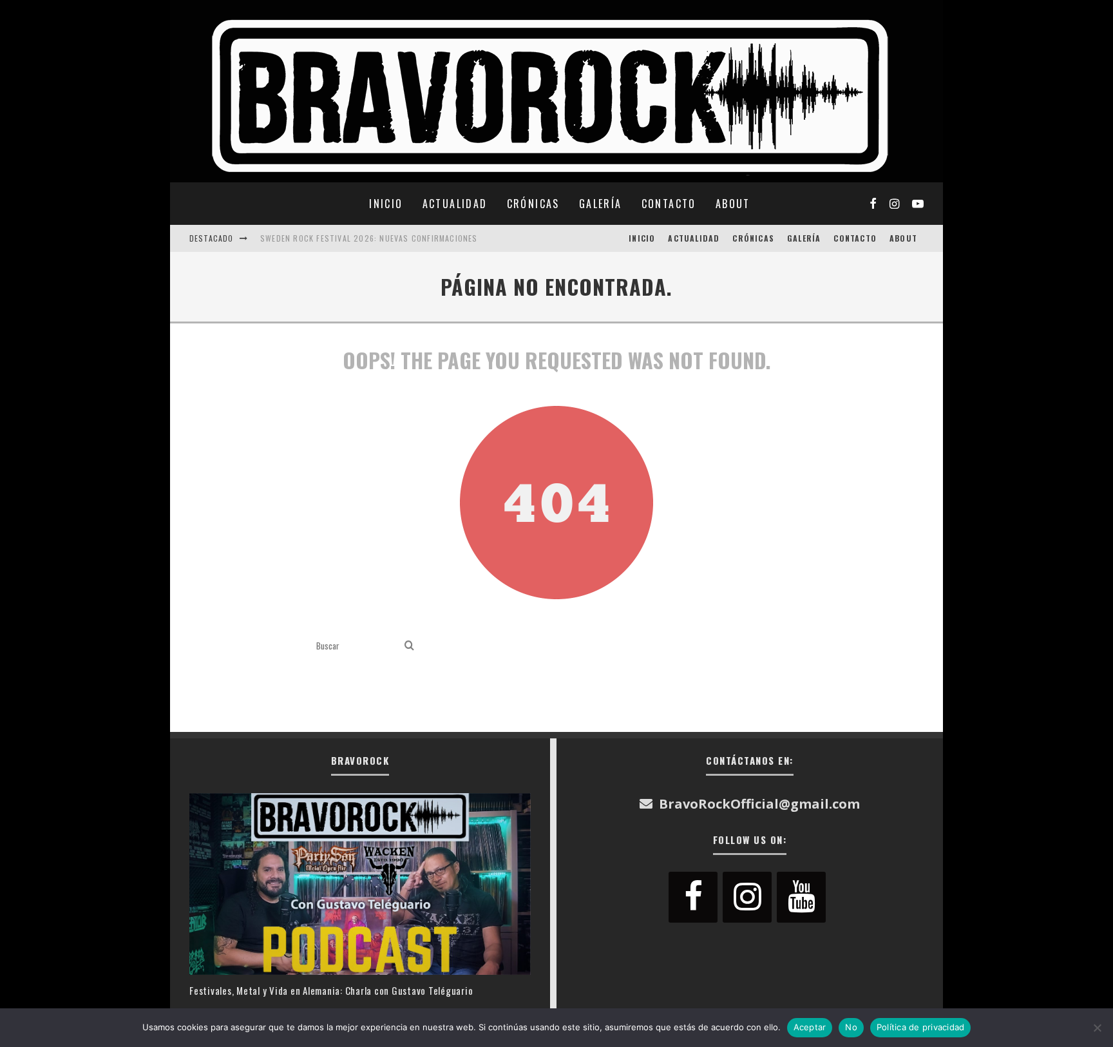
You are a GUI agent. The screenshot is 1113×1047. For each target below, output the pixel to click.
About (733, 203)
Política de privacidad (921, 1027)
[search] (409, 646)
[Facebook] (693, 897)
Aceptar (810, 1027)
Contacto (669, 203)
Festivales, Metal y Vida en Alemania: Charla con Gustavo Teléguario (331, 990)
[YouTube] (801, 897)
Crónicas (533, 203)
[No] (1096, 1027)
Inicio (386, 203)
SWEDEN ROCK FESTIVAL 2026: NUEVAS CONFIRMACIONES (369, 238)
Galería (600, 203)
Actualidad (455, 203)
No (851, 1027)
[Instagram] (747, 897)
